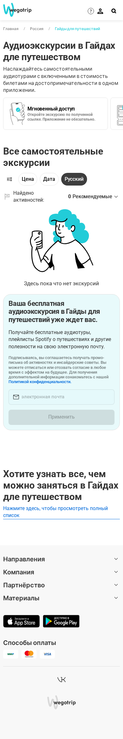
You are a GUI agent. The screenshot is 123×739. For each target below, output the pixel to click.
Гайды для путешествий (77, 28)
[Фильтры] (9, 179)
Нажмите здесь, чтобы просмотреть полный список (55, 511)
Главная (11, 28)
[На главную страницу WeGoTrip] (15, 10)
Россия (37, 28)
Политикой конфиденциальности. (40, 381)
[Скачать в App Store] (21, 622)
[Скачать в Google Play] (61, 622)
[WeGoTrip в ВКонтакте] (61, 679)
